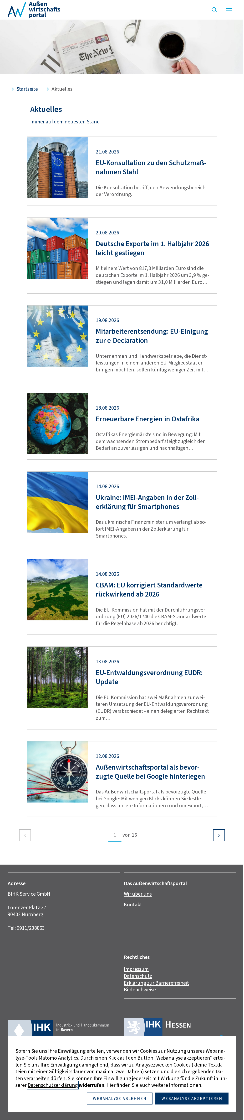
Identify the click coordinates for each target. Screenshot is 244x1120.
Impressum (136, 969)
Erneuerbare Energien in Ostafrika (147, 418)
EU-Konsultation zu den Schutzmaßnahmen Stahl (151, 167)
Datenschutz (138, 975)
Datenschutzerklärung (53, 1085)
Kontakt (133, 904)
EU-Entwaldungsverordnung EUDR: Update (149, 677)
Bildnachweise (140, 989)
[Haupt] (229, 10)
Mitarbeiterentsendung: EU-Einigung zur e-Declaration (152, 336)
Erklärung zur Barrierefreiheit (156, 982)
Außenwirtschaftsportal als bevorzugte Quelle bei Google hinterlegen (150, 772)
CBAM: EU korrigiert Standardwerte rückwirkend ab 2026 (149, 590)
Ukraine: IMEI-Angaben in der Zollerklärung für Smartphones (147, 502)
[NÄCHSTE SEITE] (219, 835)
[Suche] (214, 10)
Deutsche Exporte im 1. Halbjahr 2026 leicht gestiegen (152, 248)
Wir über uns (138, 893)
